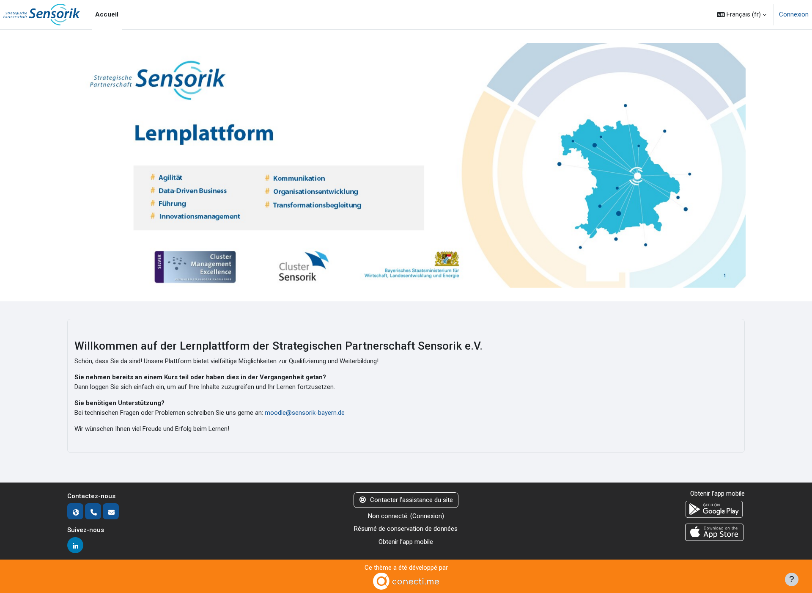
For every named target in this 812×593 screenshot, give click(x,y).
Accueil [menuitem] (106, 14)
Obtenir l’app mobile (406, 542)
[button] (741, 14)
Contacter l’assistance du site (411, 500)
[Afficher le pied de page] (791, 579)
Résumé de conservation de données (406, 528)
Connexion (794, 14)
